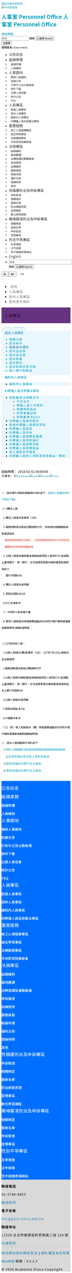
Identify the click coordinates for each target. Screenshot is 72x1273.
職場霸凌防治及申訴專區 (28, 218)
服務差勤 (8, 1014)
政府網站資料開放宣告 (19, 1252)
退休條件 (16, 343)
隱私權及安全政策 (55, 1252)
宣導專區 (16, 235)
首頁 (13, 286)
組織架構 (8, 805)
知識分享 (8, 837)
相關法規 (16, 339)
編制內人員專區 (16, 377)
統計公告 (8, 869)
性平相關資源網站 (21, 252)
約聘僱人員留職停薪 (24, 444)
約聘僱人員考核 (20, 432)
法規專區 (16, 146)
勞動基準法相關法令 (24, 397)
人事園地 (16, 72)
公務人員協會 (11, 861)
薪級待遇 (8, 1022)
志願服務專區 (11, 950)
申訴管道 (8, 1063)
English (15, 256)
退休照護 (16, 359)
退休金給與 (17, 351)
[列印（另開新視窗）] (54, 476)
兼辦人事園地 (11, 829)
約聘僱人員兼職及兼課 (25, 436)
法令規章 (8, 1167)
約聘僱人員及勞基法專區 (25, 121)
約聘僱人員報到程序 (24, 421)
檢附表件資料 (19, 301)
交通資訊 (8, 1243)
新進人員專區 (11, 893)
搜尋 (32, 38)
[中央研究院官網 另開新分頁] (9, 7)
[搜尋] (44, 38)
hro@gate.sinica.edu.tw (22, 1218)
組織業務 (16, 59)
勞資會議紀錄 (27, 413)
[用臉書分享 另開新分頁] (21, 476)
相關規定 (8, 1071)
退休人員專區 (19, 296)
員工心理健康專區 (14, 933)
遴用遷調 (8, 982)
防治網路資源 (11, 1087)
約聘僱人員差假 (20, 428)
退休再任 (16, 363)
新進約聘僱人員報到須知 (27, 425)
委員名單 (8, 1079)
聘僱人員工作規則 (30, 405)
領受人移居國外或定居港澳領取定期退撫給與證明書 (35, 749)
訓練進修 (8, 1006)
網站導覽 (7, 34)
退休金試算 (17, 355)
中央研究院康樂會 (21, 142)
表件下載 (8, 853)
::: (23, 3)
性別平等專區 (19, 239)
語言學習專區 (11, 942)
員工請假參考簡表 (22, 452)
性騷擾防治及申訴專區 (26, 190)
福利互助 (8, 1031)
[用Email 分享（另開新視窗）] (43, 476)
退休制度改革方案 (22, 366)
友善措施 (8, 1159)
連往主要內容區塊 (11, 3)
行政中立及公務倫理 (16, 845)
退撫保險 (8, 1039)
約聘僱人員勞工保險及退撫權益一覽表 (37, 456)
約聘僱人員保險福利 (24, 440)
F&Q (13, 100)
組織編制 (8, 974)
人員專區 (16, 104)
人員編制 (16, 68)
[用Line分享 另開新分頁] (33, 476)
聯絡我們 (8, 1202)
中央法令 (23, 401)
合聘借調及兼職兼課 (16, 990)
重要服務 (16, 125)
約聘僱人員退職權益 (24, 448)
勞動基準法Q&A (28, 417)
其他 (13, 186)
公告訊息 (16, 54)
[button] (14, 47)
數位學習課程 (18, 214)
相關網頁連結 (27, 409)
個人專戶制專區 (20, 370)
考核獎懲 (8, 998)
